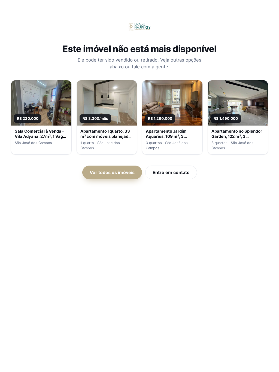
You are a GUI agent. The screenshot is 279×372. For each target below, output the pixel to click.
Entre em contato (171, 172)
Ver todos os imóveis (112, 172)
